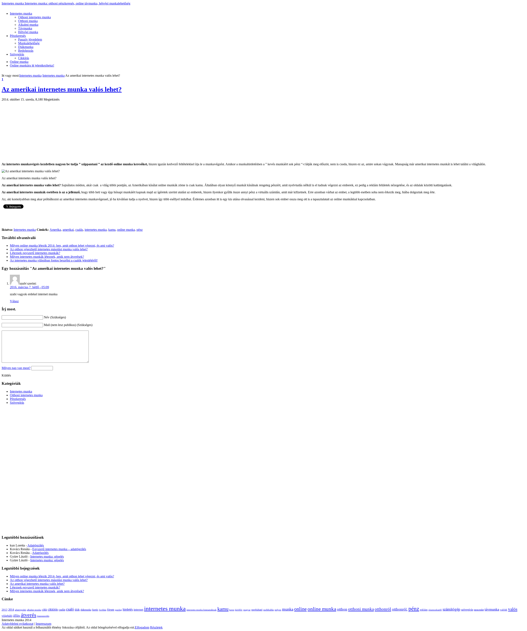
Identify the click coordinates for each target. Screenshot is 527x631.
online (300, 609)
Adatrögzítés (35, 545)
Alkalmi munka (28, 24)
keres (231, 610)
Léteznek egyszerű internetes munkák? (35, 253)
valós (512, 609)
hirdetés (128, 609)
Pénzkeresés (18, 36)
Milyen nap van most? (16, 368)
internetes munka (96, 229)
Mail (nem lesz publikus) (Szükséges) (68, 325)
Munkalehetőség (29, 43)
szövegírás (467, 609)
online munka (126, 229)
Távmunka (25, 28)
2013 (4, 609)
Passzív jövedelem (30, 39)
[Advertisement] (77, 6)
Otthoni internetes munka (34, 17)
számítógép (451, 609)
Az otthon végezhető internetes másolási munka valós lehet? (49, 249)
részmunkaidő (435, 610)
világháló (7, 615)
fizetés (95, 609)
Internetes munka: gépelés (47, 556)
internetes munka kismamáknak (202, 610)
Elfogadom (142, 627)
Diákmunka (25, 47)
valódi (503, 609)
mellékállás (268, 610)
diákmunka (85, 609)
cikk (44, 609)
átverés (28, 615)
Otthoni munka (28, 21)
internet (138, 609)
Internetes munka (66, 3)
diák (77, 609)
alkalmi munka (34, 610)
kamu (111, 229)
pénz (139, 229)
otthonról (383, 609)
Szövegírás (17, 54)
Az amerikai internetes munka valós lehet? (62, 89)
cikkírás (53, 609)
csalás (79, 229)
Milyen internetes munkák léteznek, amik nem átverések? (47, 256)
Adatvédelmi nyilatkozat (17, 623)
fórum (110, 609)
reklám (424, 609)
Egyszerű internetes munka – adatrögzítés (59, 549)
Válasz (14, 301)
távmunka (492, 609)
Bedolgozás (25, 50)
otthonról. (400, 609)
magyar (247, 610)
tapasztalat (479, 609)
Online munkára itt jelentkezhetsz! (32, 65)
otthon (342, 609)
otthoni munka (361, 609)
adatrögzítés (20, 610)
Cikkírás (23, 58)
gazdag (118, 610)
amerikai (68, 229)
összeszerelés (43, 616)
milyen (278, 610)
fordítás (102, 610)
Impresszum (43, 623)
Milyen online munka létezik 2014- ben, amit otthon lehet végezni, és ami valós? (62, 245)
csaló (70, 609)
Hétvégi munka (28, 32)
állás (16, 616)
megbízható (256, 609)
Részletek (156, 627)
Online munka (19, 61)
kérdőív (239, 610)
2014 (11, 609)
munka (287, 609)
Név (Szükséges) (55, 317)
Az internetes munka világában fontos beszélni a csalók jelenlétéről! (54, 260)
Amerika (55, 229)
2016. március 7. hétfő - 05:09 (29, 287)
